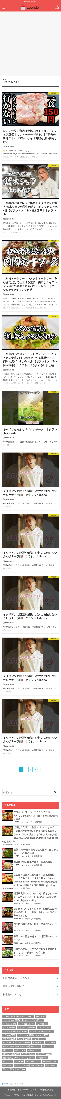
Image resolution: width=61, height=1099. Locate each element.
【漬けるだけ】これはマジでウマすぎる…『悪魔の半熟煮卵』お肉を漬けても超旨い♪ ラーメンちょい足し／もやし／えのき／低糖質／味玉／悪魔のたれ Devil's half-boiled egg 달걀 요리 (30, 834)
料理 (7, 1050)
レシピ (8, 1043)
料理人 (20, 1050)
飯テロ (8, 1069)
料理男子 (28, 1054)
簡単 (7, 1065)
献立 (7, 1062)
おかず (42, 1024)
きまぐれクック (26, 1028)
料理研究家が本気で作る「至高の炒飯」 (34, 862)
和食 (35, 1046)
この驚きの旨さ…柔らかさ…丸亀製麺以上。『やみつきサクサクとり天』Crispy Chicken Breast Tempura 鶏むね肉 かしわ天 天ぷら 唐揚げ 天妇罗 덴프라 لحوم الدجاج (35, 879)
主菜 (50, 1043)
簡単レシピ (22, 1065)
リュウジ (39, 1039)
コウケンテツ (26, 1035)
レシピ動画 (23, 1043)
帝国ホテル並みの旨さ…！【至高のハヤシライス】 (35, 938)
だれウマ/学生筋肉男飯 (41, 1031)
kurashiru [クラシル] (32, 1020)
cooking (9, 1016)
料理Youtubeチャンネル (16, 978)
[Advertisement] (30, 43)
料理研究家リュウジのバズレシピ (18, 1058)
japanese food (11, 1020)
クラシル (9, 1035)
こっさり (44, 1028)
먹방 (20, 1069)
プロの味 (9, 1039)
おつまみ (9, 1028)
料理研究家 (44, 1054)
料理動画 (38, 822)
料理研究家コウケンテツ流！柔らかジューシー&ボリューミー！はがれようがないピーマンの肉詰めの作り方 (36, 897)
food (40, 1016)
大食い (47, 1046)
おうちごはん (26, 1024)
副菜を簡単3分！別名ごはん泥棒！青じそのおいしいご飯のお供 (36, 851)
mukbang (9, 1024)
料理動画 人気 (11, 1054)
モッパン (24, 1039)
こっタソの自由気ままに (15, 1031)
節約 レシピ (49, 1062)
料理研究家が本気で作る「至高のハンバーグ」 (35, 925)
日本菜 (42, 1058)
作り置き (22, 1046)
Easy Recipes (25, 1016)
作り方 (8, 1046)
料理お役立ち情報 (13, 986)
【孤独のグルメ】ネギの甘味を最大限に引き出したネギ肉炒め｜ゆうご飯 (35, 951)
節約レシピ (33, 1062)
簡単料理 (37, 1065)
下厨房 (38, 1043)
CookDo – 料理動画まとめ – (29, 1095)
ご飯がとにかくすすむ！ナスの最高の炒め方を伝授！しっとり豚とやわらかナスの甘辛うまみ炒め (35, 912)
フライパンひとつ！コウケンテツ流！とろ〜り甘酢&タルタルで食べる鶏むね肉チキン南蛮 (36, 815)
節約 (19, 1062)
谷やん (51, 1065)
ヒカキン (42, 1035)
